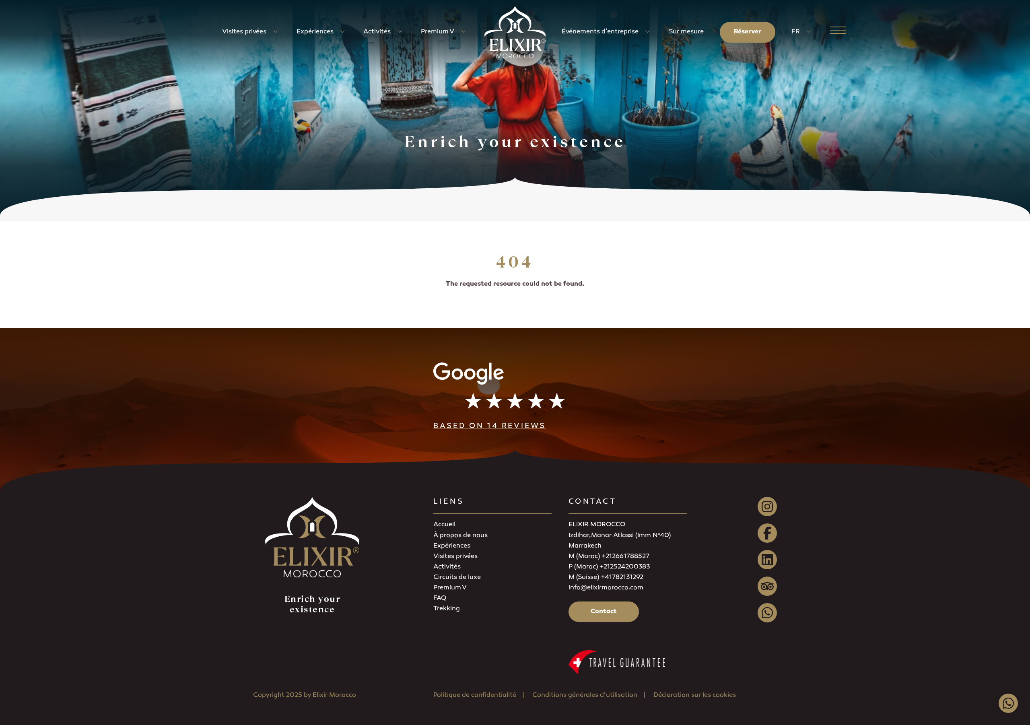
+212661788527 (625, 556)
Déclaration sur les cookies (694, 695)
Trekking (446, 609)
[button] (515, 397)
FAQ (439, 598)
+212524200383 (624, 567)
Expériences (315, 32)
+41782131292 (622, 577)
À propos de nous (460, 536)
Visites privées (244, 32)
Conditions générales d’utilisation (584, 695)
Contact (604, 612)
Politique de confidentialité (474, 695)
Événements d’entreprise (600, 32)
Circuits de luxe (457, 577)
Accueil (444, 525)
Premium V (437, 32)
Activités (377, 32)
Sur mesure (686, 32)
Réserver (747, 32)
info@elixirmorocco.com (606, 588)
